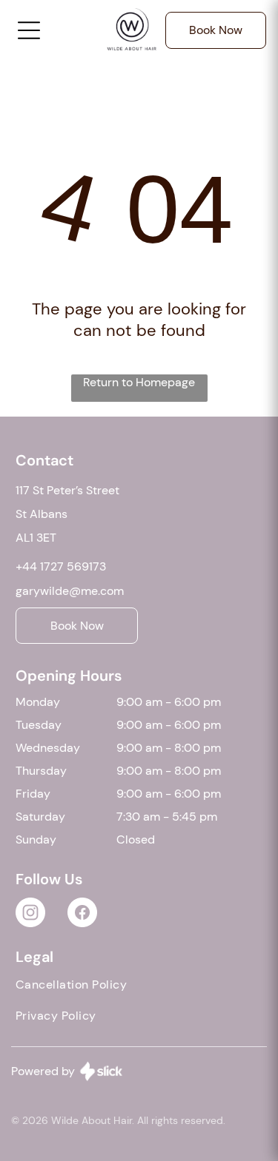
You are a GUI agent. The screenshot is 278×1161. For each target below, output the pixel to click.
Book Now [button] (215, 30)
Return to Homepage (139, 382)
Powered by (43, 1071)
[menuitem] (139, 988)
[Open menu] (29, 30)
